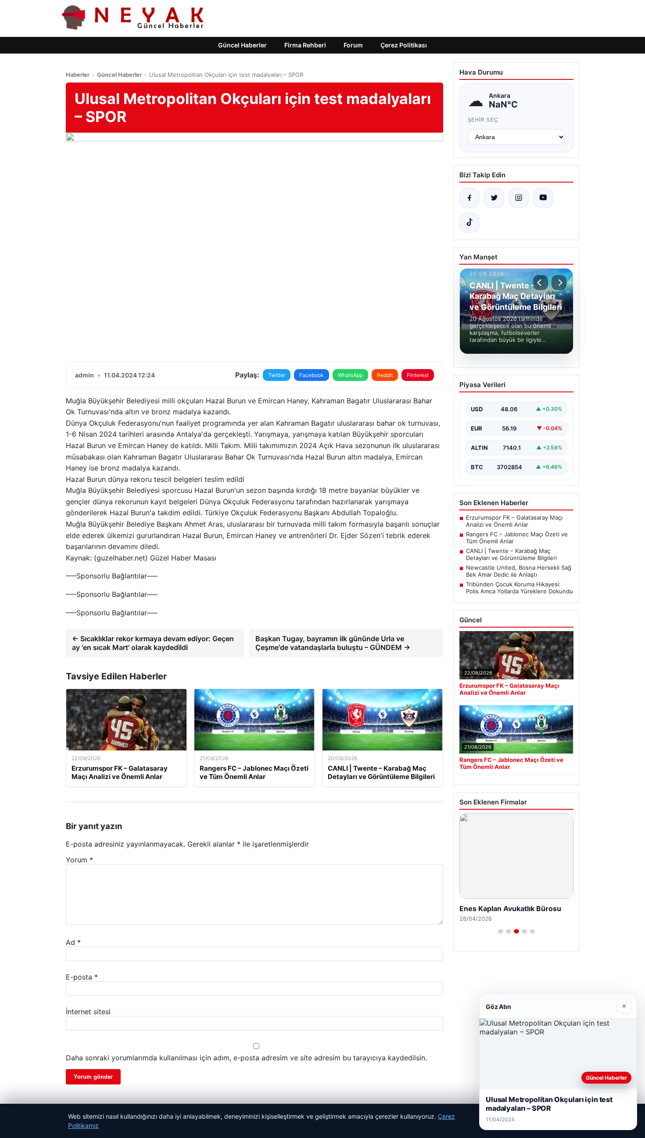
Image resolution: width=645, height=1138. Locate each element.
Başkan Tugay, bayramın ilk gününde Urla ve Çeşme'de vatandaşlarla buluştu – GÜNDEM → (332, 643)
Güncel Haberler (242, 45)
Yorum (79, 859)
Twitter (276, 375)
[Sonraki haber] (559, 282)
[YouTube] (543, 198)
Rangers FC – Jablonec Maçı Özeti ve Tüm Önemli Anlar (517, 538)
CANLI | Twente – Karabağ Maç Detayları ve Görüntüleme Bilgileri (511, 554)
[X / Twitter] (494, 198)
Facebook (311, 375)
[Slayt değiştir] (500, 931)
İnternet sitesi (88, 1011)
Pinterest (418, 375)
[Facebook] (469, 198)
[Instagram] (519, 198)
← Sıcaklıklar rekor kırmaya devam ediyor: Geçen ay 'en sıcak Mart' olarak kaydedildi (153, 643)
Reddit (385, 375)
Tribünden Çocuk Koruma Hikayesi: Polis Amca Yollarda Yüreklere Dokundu (519, 588)
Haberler (78, 74)
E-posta (82, 977)
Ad (73, 942)
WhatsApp (350, 375)
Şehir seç (483, 119)
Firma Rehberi (305, 45)
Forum (353, 45)
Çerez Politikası (403, 45)
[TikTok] (469, 222)
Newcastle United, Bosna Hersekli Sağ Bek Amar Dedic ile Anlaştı (518, 571)
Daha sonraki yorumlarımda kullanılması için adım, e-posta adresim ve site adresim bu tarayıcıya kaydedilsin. (246, 1057)
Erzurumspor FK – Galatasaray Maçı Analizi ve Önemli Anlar (514, 521)
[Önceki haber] (540, 282)
